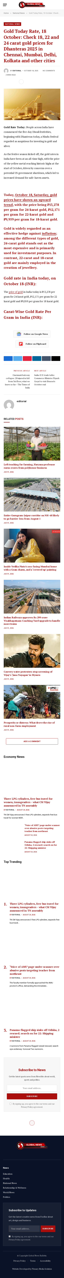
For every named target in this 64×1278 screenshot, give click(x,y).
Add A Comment (32, 741)
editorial (17, 71)
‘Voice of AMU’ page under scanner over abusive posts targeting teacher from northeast (42, 828)
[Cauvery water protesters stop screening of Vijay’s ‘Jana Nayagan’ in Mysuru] (32, 651)
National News (12, 24)
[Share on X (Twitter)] (10, 81)
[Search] (59, 4)
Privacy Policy (27, 1107)
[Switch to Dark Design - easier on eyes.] (55, 5)
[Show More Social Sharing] (21, 81)
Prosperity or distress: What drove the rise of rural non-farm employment (29, 724)
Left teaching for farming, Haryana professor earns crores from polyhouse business (29, 466)
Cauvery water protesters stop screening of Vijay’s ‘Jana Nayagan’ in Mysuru (28, 673)
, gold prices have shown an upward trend (30, 200)
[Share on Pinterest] (15, 81)
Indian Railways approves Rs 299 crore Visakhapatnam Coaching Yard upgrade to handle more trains (32, 621)
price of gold (16, 292)
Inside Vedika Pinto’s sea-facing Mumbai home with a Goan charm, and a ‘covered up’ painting (30, 568)
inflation (49, 233)
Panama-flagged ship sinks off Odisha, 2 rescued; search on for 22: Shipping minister (41, 844)
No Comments (49, 71)
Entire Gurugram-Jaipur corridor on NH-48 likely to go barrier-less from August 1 (31, 517)
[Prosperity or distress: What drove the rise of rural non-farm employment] (32, 702)
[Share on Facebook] (6, 81)
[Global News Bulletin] (32, 5)
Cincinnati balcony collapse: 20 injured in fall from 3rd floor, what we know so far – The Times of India (17, 381)
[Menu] (5, 4)
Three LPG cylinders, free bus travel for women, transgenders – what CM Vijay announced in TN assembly (28, 802)
